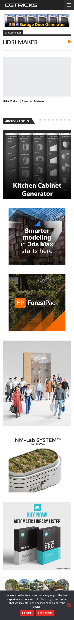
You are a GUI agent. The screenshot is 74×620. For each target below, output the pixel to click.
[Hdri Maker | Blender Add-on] (37, 77)
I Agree (26, 613)
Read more (45, 613)
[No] (69, 605)
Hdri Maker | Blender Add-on (23, 101)
